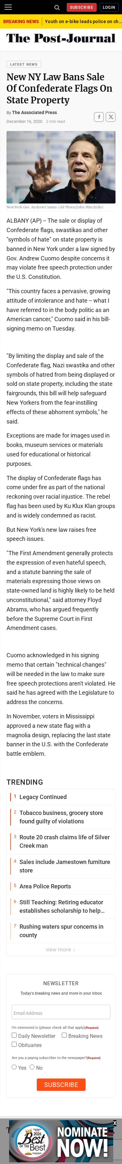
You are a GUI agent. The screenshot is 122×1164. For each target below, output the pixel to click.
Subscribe (82, 7)
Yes (22, 1068)
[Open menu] (8, 7)
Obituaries (30, 1045)
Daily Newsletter (36, 1036)
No (39, 1068)
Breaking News (85, 1036)
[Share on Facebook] (99, 117)
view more (59, 949)
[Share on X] (111, 117)
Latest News (24, 64)
